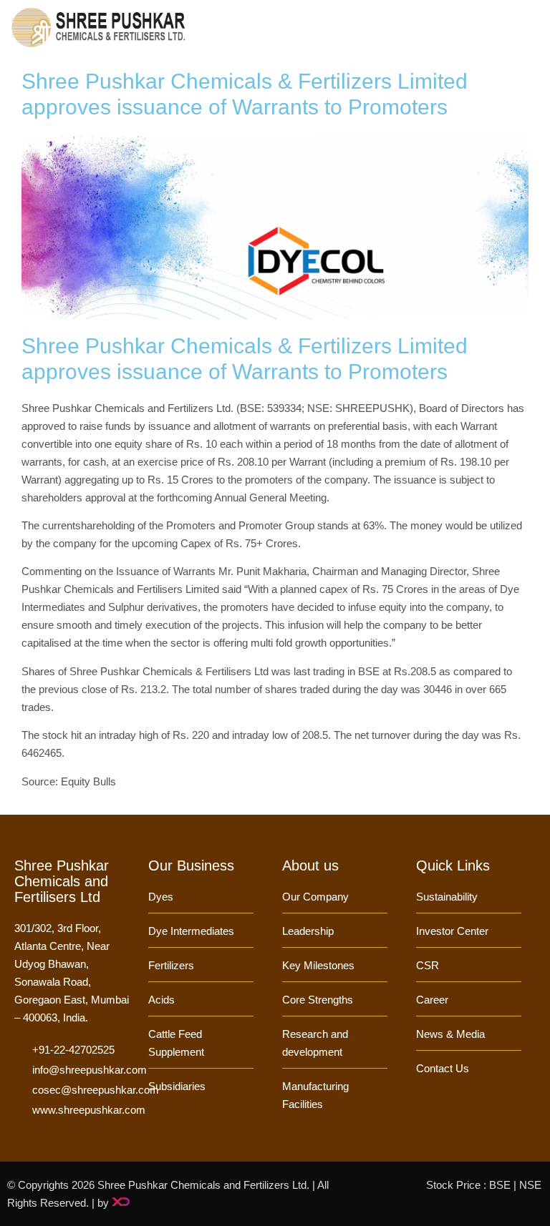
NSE (530, 1185)
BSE (500, 1185)
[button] (533, 27)
